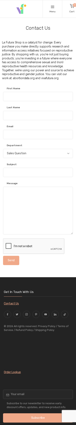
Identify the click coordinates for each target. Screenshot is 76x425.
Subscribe (38, 418)
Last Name (13, 107)
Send (11, 260)
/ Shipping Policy (43, 330)
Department (14, 145)
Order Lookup (12, 372)
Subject (12, 164)
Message (12, 183)
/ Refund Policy (23, 330)
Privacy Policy (46, 326)
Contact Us (11, 303)
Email (10, 126)
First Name (13, 88)
